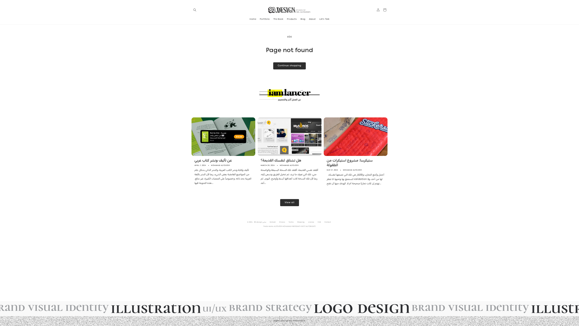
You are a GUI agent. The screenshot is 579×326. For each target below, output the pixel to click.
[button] (194, 10)
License (311, 222)
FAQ (319, 222)
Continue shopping (289, 66)
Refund (273, 222)
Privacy (282, 222)
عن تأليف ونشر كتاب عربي (213, 160)
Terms (291, 222)
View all (289, 203)
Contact (327, 222)
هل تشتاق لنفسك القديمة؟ (281, 160)
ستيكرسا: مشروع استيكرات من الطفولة (350, 163)
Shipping (301, 222)
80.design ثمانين (260, 222)
